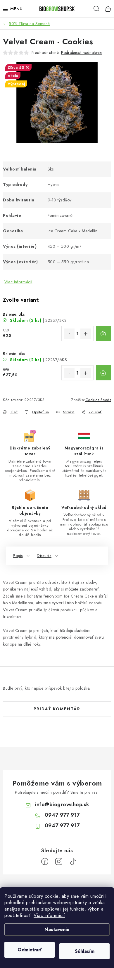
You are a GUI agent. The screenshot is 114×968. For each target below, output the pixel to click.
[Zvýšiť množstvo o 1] (85, 333)
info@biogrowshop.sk (62, 804)
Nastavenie (57, 929)
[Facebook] (44, 861)
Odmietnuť (30, 949)
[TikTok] (72, 861)
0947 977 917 (62, 815)
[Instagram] (58, 861)
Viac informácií (49, 915)
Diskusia (44, 555)
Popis (18, 555)
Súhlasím (84, 951)
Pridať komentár (57, 709)
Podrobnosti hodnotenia (81, 52)
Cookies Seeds (98, 400)
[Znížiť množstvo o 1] (69, 333)
